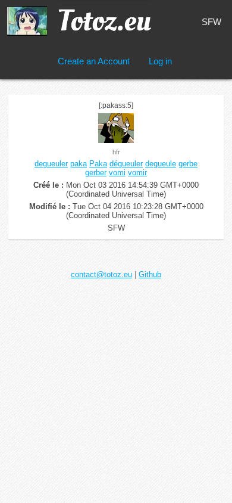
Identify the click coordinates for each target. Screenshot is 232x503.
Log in (160, 61)
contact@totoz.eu (101, 274)
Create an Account (94, 61)
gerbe (187, 163)
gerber (95, 172)
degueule (160, 163)
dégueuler (126, 163)
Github (150, 274)
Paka (98, 163)
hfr (116, 152)
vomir (137, 172)
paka (78, 163)
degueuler (51, 163)
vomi (117, 172)
